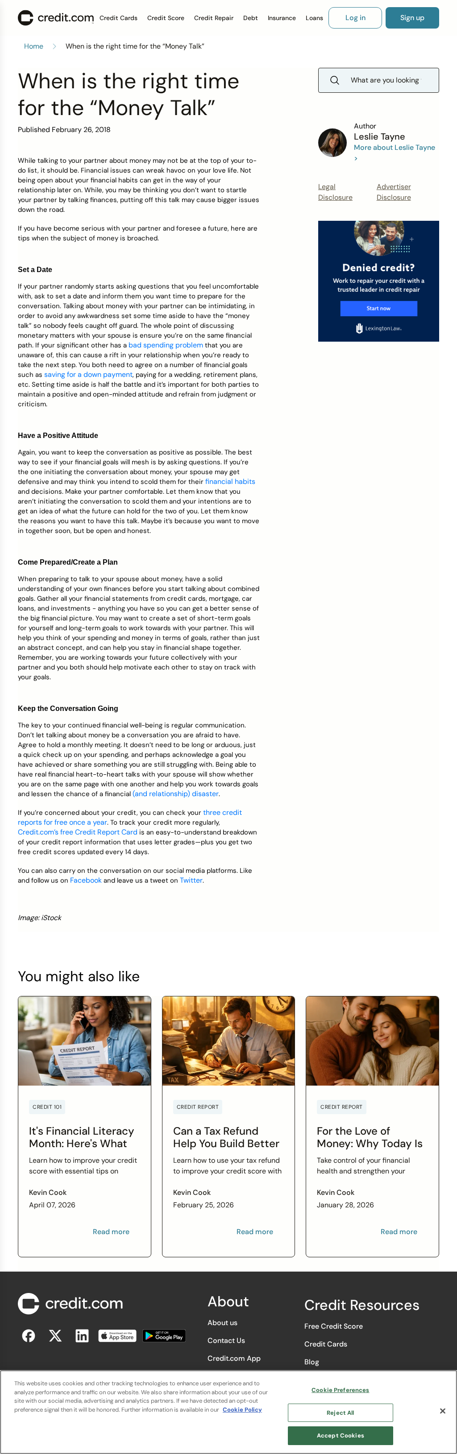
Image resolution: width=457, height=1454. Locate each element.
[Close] (443, 1411)
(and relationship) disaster (176, 793)
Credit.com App (234, 1358)
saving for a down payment (88, 374)
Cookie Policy (242, 1409)
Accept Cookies (340, 1435)
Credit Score (165, 18)
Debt (250, 18)
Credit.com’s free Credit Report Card (77, 832)
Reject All (340, 1413)
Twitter (191, 880)
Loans (314, 18)
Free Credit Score (333, 1326)
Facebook (86, 880)
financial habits (230, 481)
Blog (311, 1362)
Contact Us (226, 1340)
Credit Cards (118, 18)
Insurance (282, 18)
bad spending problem (166, 345)
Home (33, 46)
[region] (228, 1412)
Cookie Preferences (340, 1390)
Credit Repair (213, 18)
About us (222, 1322)
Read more (111, 1231)
